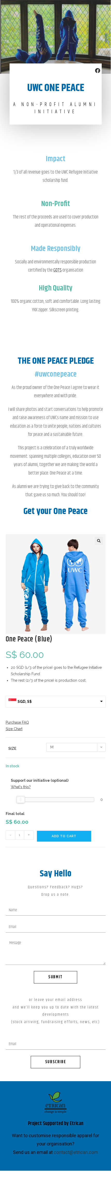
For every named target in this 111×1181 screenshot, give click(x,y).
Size (12, 748)
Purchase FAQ (17, 722)
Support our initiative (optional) (39, 780)
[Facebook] (97, 70)
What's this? (21, 787)
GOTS (57, 270)
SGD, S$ (25, 701)
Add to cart (64, 836)
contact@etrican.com (76, 1152)
